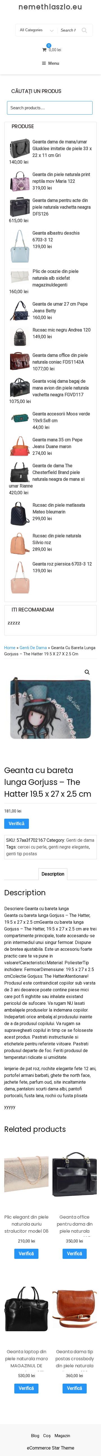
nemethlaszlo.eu (50, 7)
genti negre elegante (69, 847)
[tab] (52, 874)
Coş (47, 1435)
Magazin (62, 1435)
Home (9, 647)
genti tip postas (21, 853)
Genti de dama (33, 647)
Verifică (16, 823)
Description (53, 874)
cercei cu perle (32, 847)
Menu (53, 63)
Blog (35, 1435)
